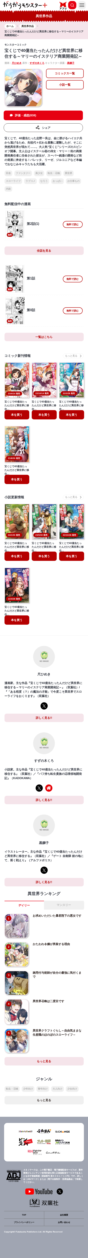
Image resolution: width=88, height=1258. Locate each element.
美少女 (39, 173)
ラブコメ (30, 181)
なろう (44, 181)
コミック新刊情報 (18, 355)
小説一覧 (65, 84)
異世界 (68, 173)
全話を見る (44, 250)
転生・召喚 (54, 173)
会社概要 (64, 1215)
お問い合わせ (64, 1222)
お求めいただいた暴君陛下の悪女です (57, 915)
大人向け (57, 1088)
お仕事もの (73, 181)
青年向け (43, 1088)
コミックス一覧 (65, 73)
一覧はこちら (44, 336)
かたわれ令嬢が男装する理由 (51, 944)
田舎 (8, 173)
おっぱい (57, 181)
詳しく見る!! (44, 717)
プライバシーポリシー (24, 1222)
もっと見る (44, 1061)
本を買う (17, 414)
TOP (24, 1215)
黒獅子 (70, 63)
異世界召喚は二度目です (48, 1001)
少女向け (72, 1088)
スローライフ (13, 181)
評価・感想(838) (25, 115)
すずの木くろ (37, 63)
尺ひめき (17, 63)
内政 (8, 188)
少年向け (28, 1088)
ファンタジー (23, 173)
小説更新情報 (14, 497)
